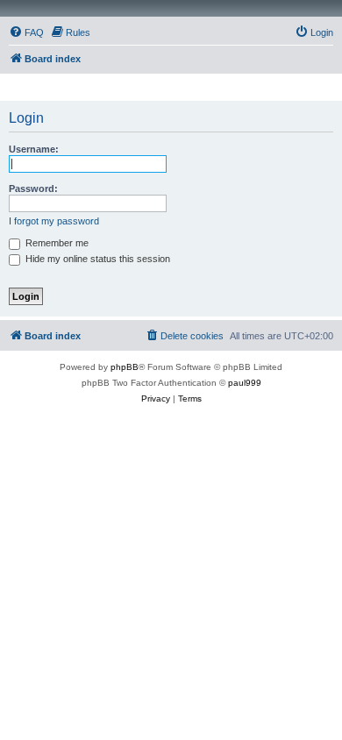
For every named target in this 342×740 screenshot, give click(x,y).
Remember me (56, 243)
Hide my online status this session (96, 258)
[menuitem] (26, 32)
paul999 (244, 383)
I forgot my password (54, 221)
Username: (34, 149)
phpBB (124, 367)
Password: (33, 188)
